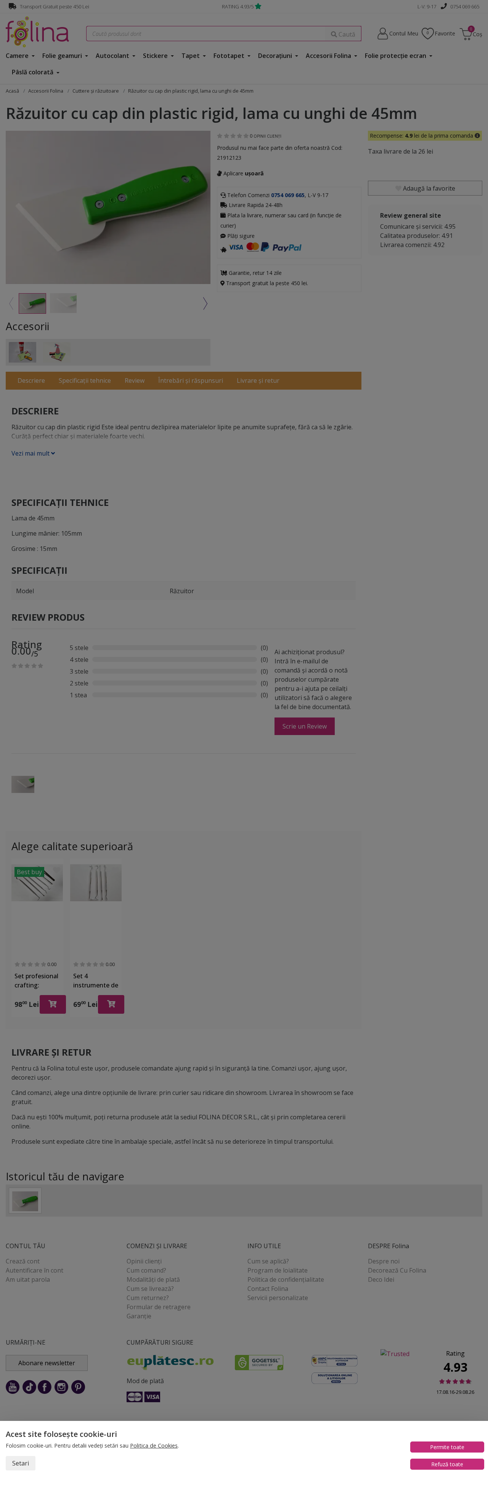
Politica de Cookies (154, 1445)
